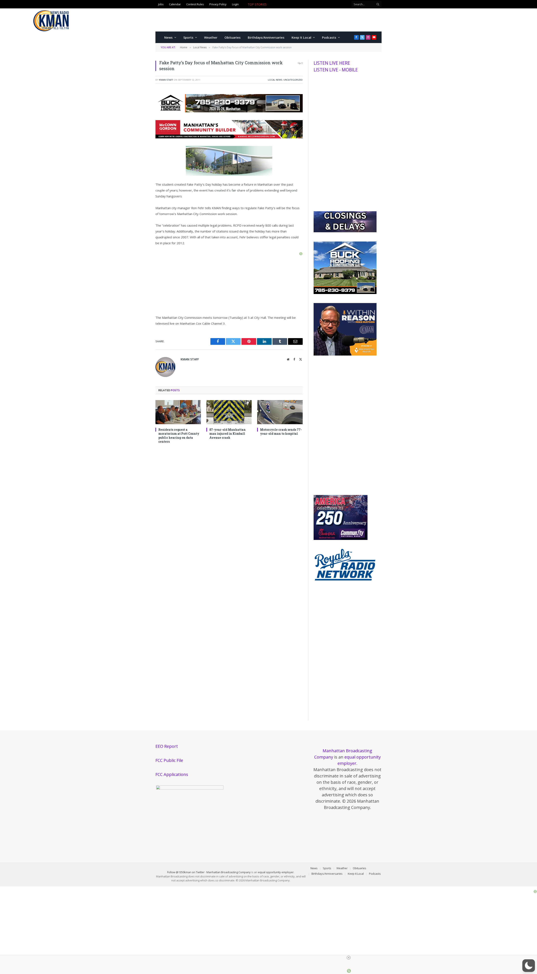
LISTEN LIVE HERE (332, 63)
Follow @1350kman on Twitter (186, 872)
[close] (270, 958)
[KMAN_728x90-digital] (229, 137)
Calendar (175, 4)
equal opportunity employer (276, 872)
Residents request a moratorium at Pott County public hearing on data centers (178, 436)
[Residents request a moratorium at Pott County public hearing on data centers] (178, 412)
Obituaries (232, 37)
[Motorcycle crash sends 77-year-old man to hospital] (280, 412)
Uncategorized (293, 79)
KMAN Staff (166, 79)
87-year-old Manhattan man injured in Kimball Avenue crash (227, 434)
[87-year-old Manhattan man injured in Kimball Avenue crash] (229, 412)
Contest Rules (195, 4)
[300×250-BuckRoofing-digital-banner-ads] (345, 293)
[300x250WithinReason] (345, 354)
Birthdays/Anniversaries (266, 37)
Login (235, 4)
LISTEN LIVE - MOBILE (336, 70)
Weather (210, 37)
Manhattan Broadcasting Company (228, 872)
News (168, 37)
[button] (528, 965)
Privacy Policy (218, 4)
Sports (188, 37)
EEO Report (166, 746)
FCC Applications (171, 774)
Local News (275, 79)
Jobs (161, 4)
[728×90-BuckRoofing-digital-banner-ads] (229, 111)
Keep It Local (301, 37)
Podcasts (329, 37)
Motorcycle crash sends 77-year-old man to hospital (305, 4)
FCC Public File (169, 760)
